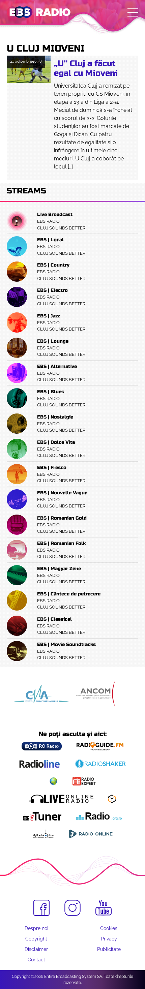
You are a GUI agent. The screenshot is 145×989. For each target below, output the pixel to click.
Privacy (109, 938)
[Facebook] (41, 908)
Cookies (108, 928)
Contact (36, 959)
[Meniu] (132, 12)
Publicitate (109, 949)
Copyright (36, 938)
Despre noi (36, 928)
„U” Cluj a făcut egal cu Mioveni (86, 68)
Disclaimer (36, 949)
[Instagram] (72, 908)
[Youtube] (103, 908)
